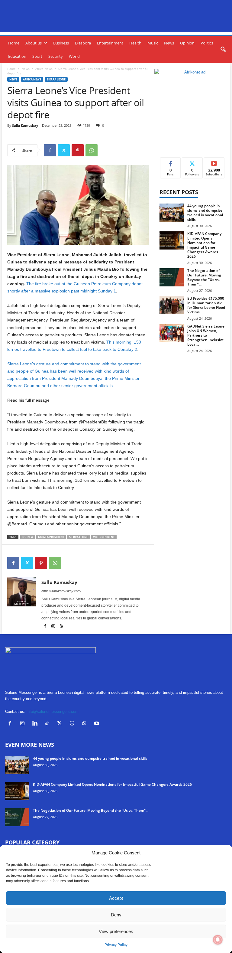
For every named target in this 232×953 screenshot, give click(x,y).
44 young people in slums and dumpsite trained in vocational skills (205, 212)
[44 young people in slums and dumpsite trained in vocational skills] (172, 213)
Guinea (27, 537)
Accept (116, 898)
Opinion (187, 43)
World (74, 56)
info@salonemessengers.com (53, 711)
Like (170, 162)
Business (61, 43)
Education (17, 56)
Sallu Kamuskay (25, 125)
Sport (37, 56)
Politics (207, 43)
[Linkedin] (36, 724)
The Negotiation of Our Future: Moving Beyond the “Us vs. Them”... (204, 277)
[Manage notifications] (218, 940)
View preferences (116, 931)
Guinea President (51, 537)
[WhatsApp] (91, 150)
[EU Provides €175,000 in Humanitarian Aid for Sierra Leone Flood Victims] (172, 305)
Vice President (103, 537)
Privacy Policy (116, 945)
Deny (116, 914)
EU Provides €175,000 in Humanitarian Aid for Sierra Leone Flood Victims (206, 305)
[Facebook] (50, 150)
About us (33, 43)
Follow (192, 162)
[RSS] (61, 627)
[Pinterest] (78, 150)
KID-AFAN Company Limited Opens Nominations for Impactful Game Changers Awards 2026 (204, 245)
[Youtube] (97, 724)
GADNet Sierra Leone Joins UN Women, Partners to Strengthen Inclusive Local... (205, 335)
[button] (223, 49)
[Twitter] (64, 150)
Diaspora (83, 43)
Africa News (44, 69)
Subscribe (214, 162)
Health (135, 43)
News (169, 43)
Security (55, 56)
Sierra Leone (56, 79)
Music (152, 43)
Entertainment (110, 43)
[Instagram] (54, 627)
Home (13, 43)
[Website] (73, 724)
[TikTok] (48, 724)
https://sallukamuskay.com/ (61, 591)
